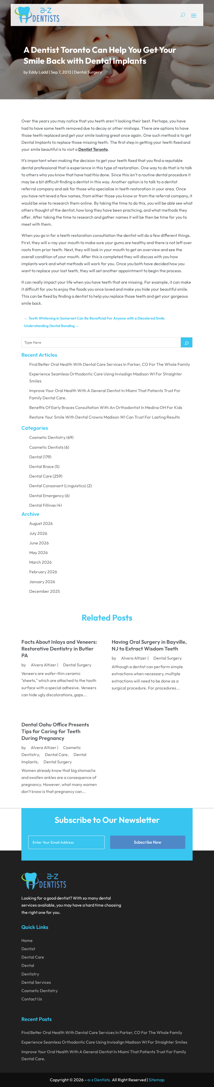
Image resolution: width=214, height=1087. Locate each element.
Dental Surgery (88, 72)
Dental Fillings (42, 505)
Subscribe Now (147, 842)
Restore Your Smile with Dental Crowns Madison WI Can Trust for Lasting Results (104, 417)
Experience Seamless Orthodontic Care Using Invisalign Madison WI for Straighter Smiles (104, 1042)
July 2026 (38, 533)
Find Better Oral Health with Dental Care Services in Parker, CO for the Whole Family (109, 364)
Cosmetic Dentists (46, 447)
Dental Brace (41, 466)
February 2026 (43, 571)
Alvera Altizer (43, 664)
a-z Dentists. (99, 1079)
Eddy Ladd (38, 72)
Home (27, 940)
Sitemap (156, 1079)
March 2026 (40, 562)
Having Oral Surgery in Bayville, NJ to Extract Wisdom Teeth (149, 645)
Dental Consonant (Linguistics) (57, 485)
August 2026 (41, 523)
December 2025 (44, 591)
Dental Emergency (46, 495)
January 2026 (42, 581)
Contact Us (31, 998)
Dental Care (40, 476)
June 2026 (39, 542)
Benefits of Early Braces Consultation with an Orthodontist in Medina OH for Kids (105, 407)
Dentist (28, 948)
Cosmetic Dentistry (47, 437)
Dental (35, 456)
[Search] (187, 342)
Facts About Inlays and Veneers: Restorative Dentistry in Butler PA (59, 649)
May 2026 (38, 552)
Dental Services (36, 982)
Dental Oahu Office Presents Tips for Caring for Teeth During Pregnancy (55, 731)
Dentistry (30, 974)
